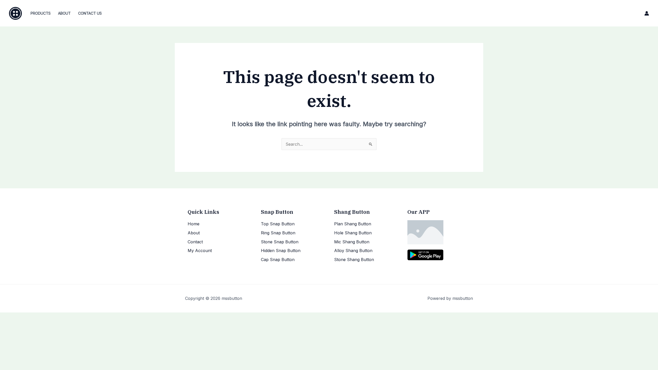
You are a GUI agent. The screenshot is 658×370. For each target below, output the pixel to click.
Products (41, 13)
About (64, 13)
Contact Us (90, 13)
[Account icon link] (646, 13)
